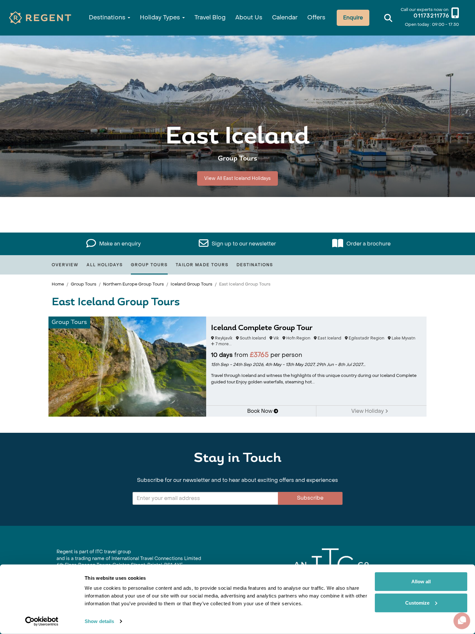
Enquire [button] (353, 17)
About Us (248, 17)
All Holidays (105, 264)
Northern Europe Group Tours (133, 284)
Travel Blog (210, 17)
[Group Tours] (127, 366)
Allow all (421, 581)
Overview (65, 264)
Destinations (108, 17)
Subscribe (310, 497)
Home (58, 284)
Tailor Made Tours (202, 264)
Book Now (260, 411)
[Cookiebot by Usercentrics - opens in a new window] (42, 621)
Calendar (285, 17)
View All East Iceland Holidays (237, 178)
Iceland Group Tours (191, 284)
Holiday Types (161, 17)
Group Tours (149, 264)
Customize (417, 602)
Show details (99, 621)
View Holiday (368, 411)
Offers (316, 17)
